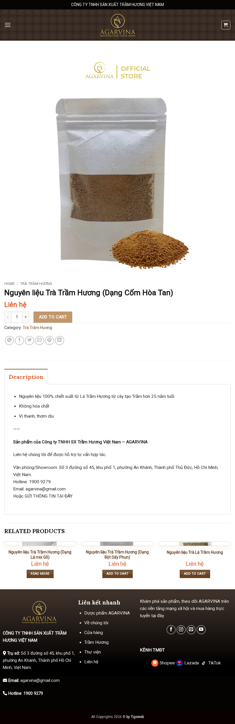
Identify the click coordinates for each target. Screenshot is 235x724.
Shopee (167, 663)
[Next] (230, 565)
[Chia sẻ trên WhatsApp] (9, 340)
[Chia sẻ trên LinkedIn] (59, 340)
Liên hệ (91, 661)
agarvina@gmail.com (46, 489)
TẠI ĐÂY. (64, 496)
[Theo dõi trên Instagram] (181, 629)
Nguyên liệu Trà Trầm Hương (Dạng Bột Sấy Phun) (117, 554)
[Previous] (4, 565)
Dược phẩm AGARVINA (107, 613)
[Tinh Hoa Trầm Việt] (117, 25)
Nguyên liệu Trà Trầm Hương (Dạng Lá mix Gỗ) (40, 554)
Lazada (191, 663)
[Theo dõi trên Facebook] (171, 629)
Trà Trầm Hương (36, 283)
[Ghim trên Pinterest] (49, 340)
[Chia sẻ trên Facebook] (19, 340)
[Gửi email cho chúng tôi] (191, 629)
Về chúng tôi (96, 622)
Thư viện (92, 652)
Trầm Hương (96, 642)
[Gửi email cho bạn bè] (39, 340)
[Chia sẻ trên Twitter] (29, 340)
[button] (7, 25)
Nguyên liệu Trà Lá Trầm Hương (195, 552)
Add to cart (53, 317)
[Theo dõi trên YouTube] (201, 629)
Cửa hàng (93, 632)
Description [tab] (26, 376)
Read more (40, 574)
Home (9, 283)
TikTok (214, 663)
